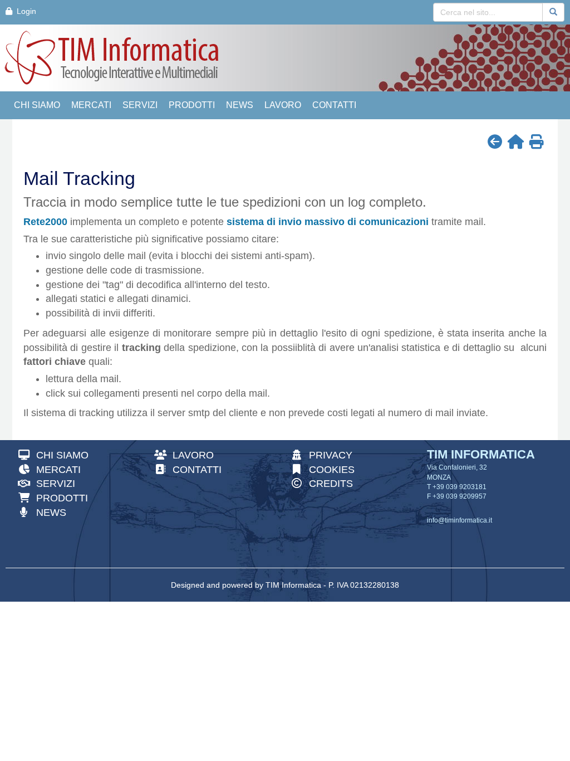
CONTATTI (334, 105)
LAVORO (282, 105)
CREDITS (328, 483)
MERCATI (91, 105)
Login (24, 11)
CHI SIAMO (37, 105)
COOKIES (329, 469)
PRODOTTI (192, 105)
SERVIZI (140, 105)
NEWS (239, 105)
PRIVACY (327, 455)
